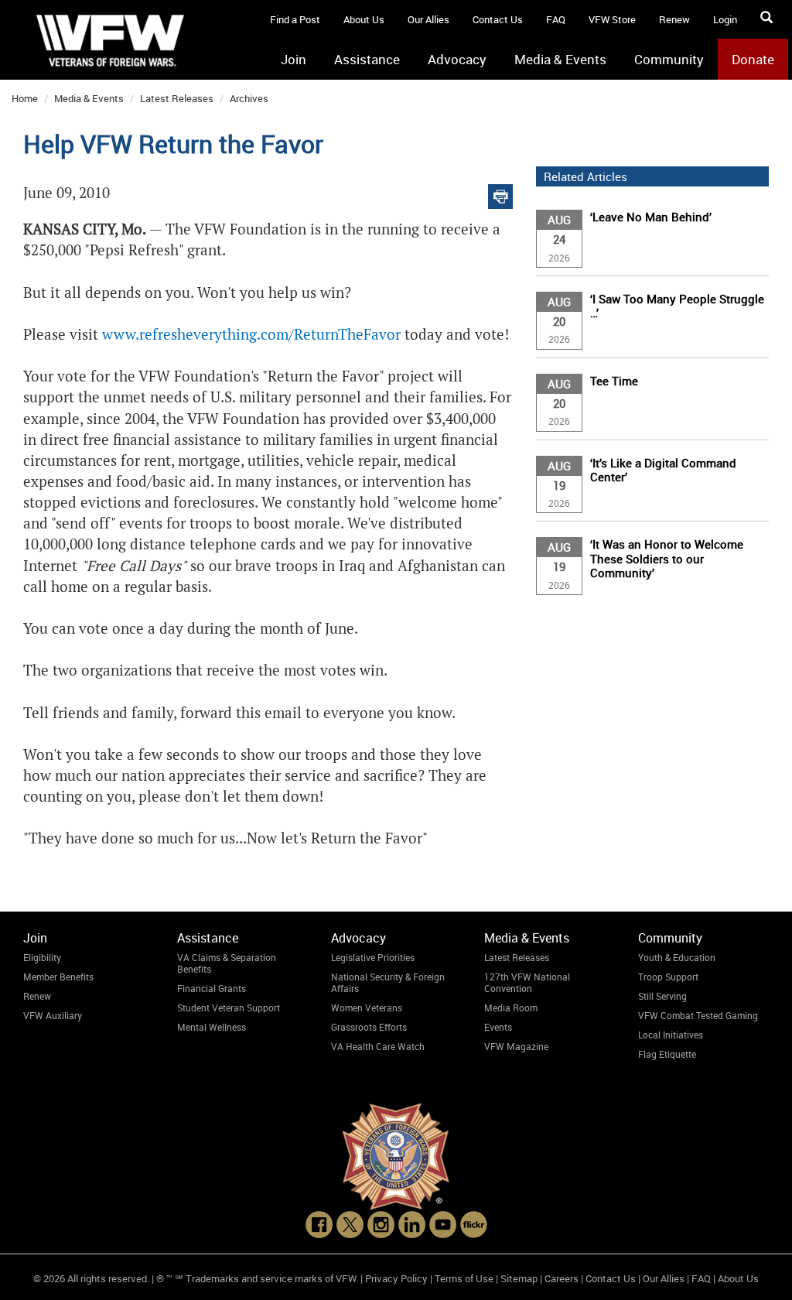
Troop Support (668, 976)
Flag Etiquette (667, 1054)
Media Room (511, 1007)
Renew (674, 19)
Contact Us (498, 19)
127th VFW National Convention (527, 982)
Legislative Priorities (373, 957)
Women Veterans (366, 1007)
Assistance (367, 59)
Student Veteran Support (228, 1007)
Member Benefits (58, 976)
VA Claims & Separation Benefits (226, 963)
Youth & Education (676, 957)
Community (669, 59)
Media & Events (560, 59)
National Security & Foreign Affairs (388, 982)
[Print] (500, 193)
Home (25, 98)
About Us (363, 19)
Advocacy (457, 59)
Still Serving (662, 996)
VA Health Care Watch (378, 1046)
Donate (753, 59)
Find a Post (295, 19)
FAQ (555, 19)
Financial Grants (211, 988)
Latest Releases (176, 98)
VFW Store (612, 19)
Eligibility (42, 957)
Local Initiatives (670, 1034)
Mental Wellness (211, 1027)
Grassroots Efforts (369, 1027)
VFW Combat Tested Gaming (698, 1015)
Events (498, 1027)
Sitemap (519, 1278)
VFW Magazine (516, 1046)
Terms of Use (464, 1278)
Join (293, 59)
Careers (561, 1278)
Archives (249, 98)
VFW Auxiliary (52, 1015)
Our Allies (428, 19)
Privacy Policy (396, 1278)
